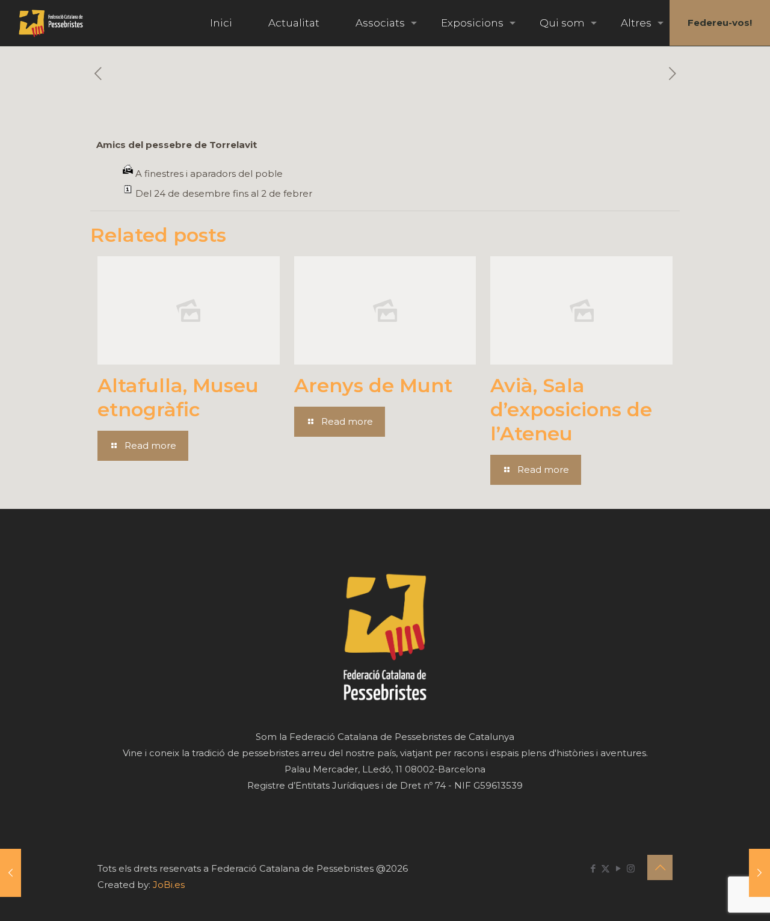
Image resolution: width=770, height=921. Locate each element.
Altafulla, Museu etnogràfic (178, 397)
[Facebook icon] (592, 868)
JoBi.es (169, 884)
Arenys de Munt (373, 385)
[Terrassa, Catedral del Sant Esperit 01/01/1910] (759, 873)
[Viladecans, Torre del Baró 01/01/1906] (10, 873)
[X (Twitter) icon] (605, 868)
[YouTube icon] (618, 868)
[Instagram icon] (630, 868)
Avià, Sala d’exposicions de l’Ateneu (571, 409)
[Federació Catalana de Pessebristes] (51, 23)
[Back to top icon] (660, 867)
